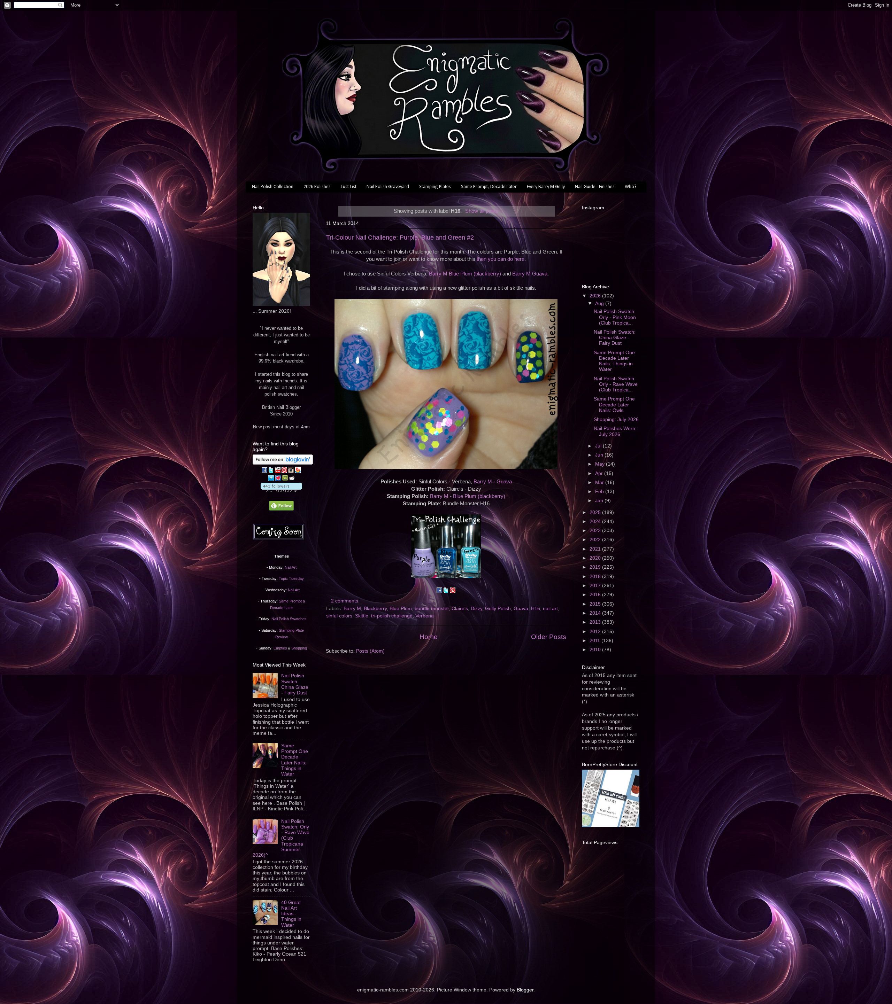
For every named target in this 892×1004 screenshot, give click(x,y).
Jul (599, 446)
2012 (596, 631)
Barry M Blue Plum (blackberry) (465, 274)
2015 (596, 604)
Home (429, 636)
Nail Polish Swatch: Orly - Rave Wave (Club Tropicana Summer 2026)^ (281, 838)
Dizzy (476, 608)
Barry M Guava (529, 274)
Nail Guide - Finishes (595, 186)
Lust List (348, 186)
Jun (600, 455)
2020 (596, 558)
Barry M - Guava (493, 481)
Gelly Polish (498, 608)
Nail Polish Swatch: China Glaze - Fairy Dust (294, 684)
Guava (521, 608)
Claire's (460, 608)
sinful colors (339, 615)
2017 (596, 585)
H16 (535, 608)
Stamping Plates (435, 186)
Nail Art (291, 567)
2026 (596, 295)
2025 (596, 512)
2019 (596, 567)
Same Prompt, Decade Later (489, 186)
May (600, 464)
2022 (596, 539)
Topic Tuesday (291, 578)
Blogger (525, 990)
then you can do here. (501, 259)
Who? (631, 186)
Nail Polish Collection (272, 186)
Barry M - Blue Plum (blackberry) (467, 496)
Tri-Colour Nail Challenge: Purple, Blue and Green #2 (400, 237)
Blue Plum (401, 608)
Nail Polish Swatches (289, 619)
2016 (596, 594)
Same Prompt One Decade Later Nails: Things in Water (294, 760)
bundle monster (432, 608)
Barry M (352, 608)
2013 (596, 622)
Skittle (361, 615)
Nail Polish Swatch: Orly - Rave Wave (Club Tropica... (616, 384)
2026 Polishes (317, 186)
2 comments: (346, 601)
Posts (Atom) (370, 651)
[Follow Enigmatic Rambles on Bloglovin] (283, 463)
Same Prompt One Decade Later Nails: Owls (614, 404)
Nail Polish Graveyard (388, 186)
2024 (596, 521)
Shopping (299, 648)
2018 (596, 576)
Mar (600, 482)
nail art (550, 608)
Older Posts (548, 636)
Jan (600, 500)
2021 (596, 549)
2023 (596, 530)
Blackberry (375, 608)
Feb (600, 491)
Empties (280, 648)
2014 (596, 613)
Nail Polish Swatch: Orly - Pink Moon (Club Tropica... (615, 317)
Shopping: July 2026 (616, 419)
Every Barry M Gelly (546, 186)
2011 (595, 640)
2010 (596, 649)
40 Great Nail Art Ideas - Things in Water (291, 914)
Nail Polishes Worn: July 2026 (615, 431)
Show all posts (481, 211)
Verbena (424, 615)
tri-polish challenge (392, 615)
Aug (600, 303)
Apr (599, 473)
